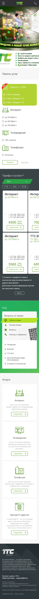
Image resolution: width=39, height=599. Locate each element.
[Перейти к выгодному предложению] (19, 37)
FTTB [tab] (6, 187)
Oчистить (24, 162)
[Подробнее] (5, 344)
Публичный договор (8, 582)
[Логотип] (19, 3)
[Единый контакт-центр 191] (35, 4)
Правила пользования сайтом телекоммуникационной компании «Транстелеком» (19, 585)
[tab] (19, 320)
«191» (17, 576)
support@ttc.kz (22, 578)
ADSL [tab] (15, 187)
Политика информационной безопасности (15, 583)
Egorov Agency (19, 594)
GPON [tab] (24, 187)
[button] (19, 65)
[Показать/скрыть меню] (3, 3)
